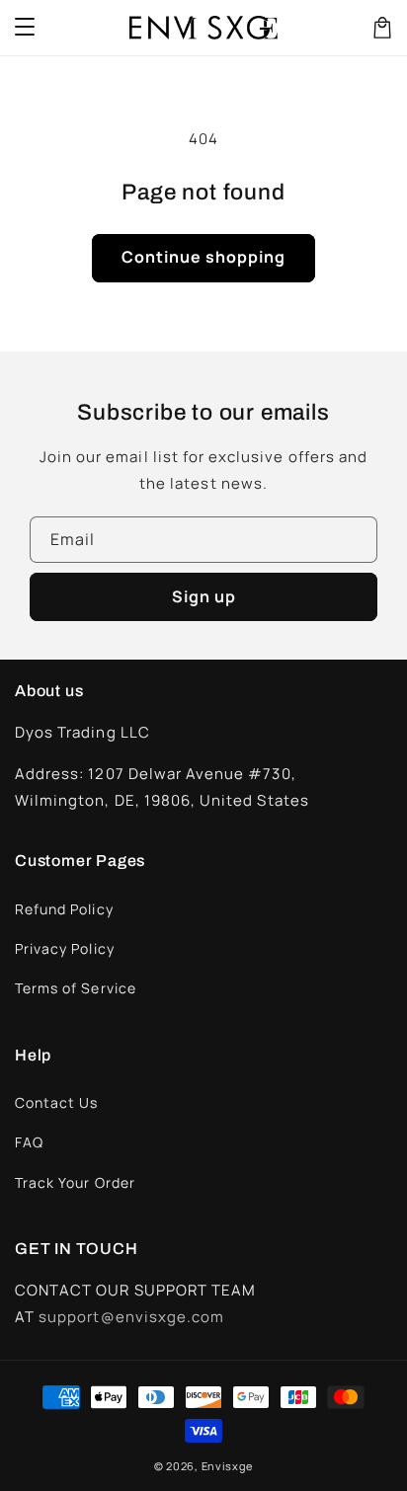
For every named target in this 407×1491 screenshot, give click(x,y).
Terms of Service (75, 988)
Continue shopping (203, 257)
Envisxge (228, 1465)
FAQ (29, 1142)
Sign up (204, 596)
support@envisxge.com (131, 1316)
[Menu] (24, 27)
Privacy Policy (65, 948)
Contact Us (57, 1102)
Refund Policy (64, 909)
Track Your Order (75, 1182)
